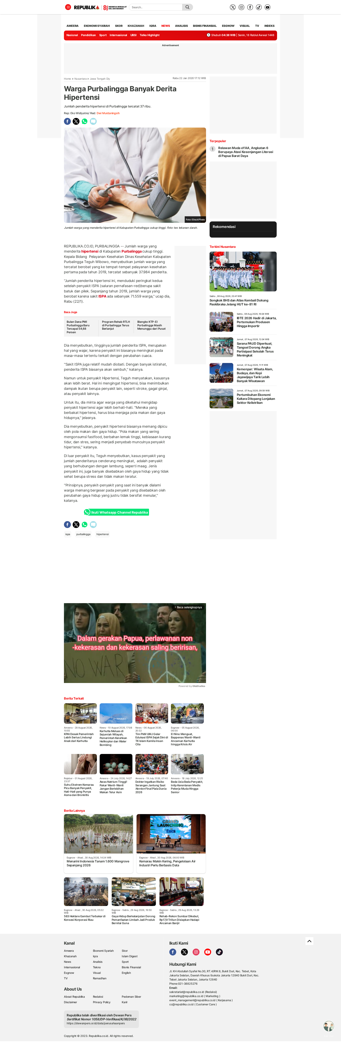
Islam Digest (129, 956)
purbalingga (83, 534)
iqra (152, 25)
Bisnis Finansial (205, 25)
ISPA (102, 296)
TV (257, 25)
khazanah (136, 25)
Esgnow (69, 972)
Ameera (69, 950)
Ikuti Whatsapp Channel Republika (119, 512)
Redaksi (98, 996)
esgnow (228, 25)
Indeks (269, 25)
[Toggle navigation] (68, 7)
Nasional (72, 35)
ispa (67, 534)
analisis (181, 25)
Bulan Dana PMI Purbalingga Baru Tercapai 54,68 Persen (78, 327)
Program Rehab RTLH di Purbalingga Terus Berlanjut (116, 325)
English (126, 972)
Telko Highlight (149, 35)
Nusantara (80, 78)
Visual (97, 972)
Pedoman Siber (131, 996)
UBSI (133, 35)
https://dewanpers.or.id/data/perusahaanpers (96, 1023)
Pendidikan (88, 35)
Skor (124, 950)
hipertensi (90, 251)
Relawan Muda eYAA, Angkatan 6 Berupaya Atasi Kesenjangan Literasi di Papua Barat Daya (245, 152)
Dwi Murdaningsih (108, 113)
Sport (103, 35)
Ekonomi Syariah (97, 25)
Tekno (97, 967)
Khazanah (70, 956)
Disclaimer (70, 1002)
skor (118, 25)
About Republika (74, 996)
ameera (73, 25)
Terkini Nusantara (223, 247)
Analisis (98, 961)
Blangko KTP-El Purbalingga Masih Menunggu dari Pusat (151, 325)
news (165, 25)
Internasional (118, 35)
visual (245, 25)
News (67, 961)
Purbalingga (131, 251)
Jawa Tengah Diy (100, 78)
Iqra (95, 956)
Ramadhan (99, 978)
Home (67, 78)
